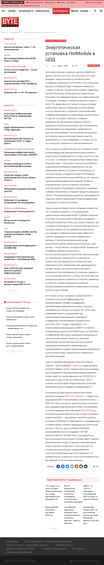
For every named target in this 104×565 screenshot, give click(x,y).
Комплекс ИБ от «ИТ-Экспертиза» (20, 92)
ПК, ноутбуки (9, 279)
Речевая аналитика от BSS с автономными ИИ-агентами (18, 165)
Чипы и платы (42, 11)
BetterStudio (93, 561)
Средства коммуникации (15, 208)
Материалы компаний (11, 6)
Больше (84, 11)
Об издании (12, 542)
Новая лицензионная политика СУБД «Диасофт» (19, 128)
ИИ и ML (74, 11)
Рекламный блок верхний (19, 552)
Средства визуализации (15, 67)
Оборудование (60, 11)
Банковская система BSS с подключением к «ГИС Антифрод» (20, 82)
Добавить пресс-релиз (31, 6)
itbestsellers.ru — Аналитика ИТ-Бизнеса (27, 545)
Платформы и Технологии (55, 40)
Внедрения (51, 2)
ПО (3, 11)
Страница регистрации (53, 549)
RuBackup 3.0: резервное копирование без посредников (19, 201)
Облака (11, 11)
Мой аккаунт (78, 549)
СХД (6, 228)
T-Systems (76, 365)
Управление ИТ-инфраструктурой (19, 149)
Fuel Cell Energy (88, 410)
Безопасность (26, 11)
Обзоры (72, 2)
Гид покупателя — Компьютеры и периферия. (49, 542)
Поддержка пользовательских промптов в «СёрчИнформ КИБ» (20, 258)
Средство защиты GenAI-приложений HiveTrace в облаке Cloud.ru (19, 177)
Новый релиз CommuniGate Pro (19, 211)
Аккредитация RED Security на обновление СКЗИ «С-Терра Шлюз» (18, 141)
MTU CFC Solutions (75, 396)
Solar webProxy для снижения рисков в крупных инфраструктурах (18, 270)
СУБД (6, 44)
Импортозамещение (35, 2)
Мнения (62, 2)
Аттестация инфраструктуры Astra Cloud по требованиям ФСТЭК (18, 116)
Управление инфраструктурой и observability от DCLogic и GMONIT (20, 153)
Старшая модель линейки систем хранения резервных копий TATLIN (20, 234)
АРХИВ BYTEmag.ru (64, 545)
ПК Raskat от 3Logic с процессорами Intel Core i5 (17, 283)
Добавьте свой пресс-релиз (20, 549)
